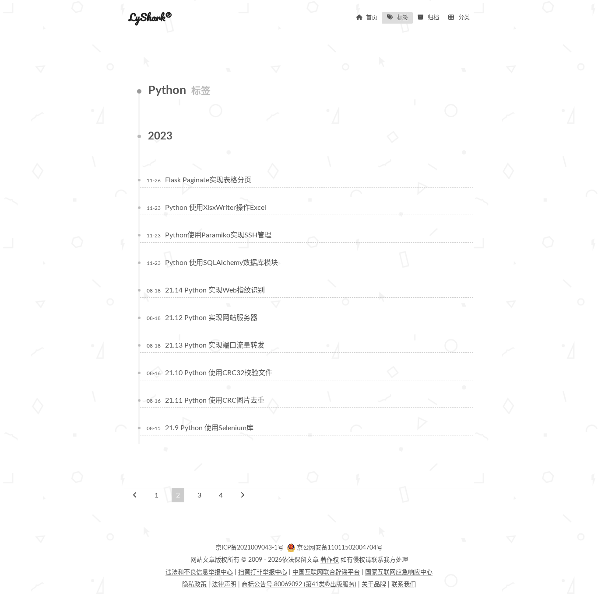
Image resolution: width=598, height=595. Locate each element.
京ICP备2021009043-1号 (250, 548)
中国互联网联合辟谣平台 (326, 572)
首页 (371, 18)
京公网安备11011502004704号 (340, 548)
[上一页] (134, 495)
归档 (433, 18)
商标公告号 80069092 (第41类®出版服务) (299, 584)
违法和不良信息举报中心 (199, 572)
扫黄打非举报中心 (262, 572)
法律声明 (224, 584)
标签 (402, 18)
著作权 (329, 560)
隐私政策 (194, 584)
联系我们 (403, 584)
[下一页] (242, 495)
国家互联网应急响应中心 (399, 572)
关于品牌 (374, 584)
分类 (464, 18)
